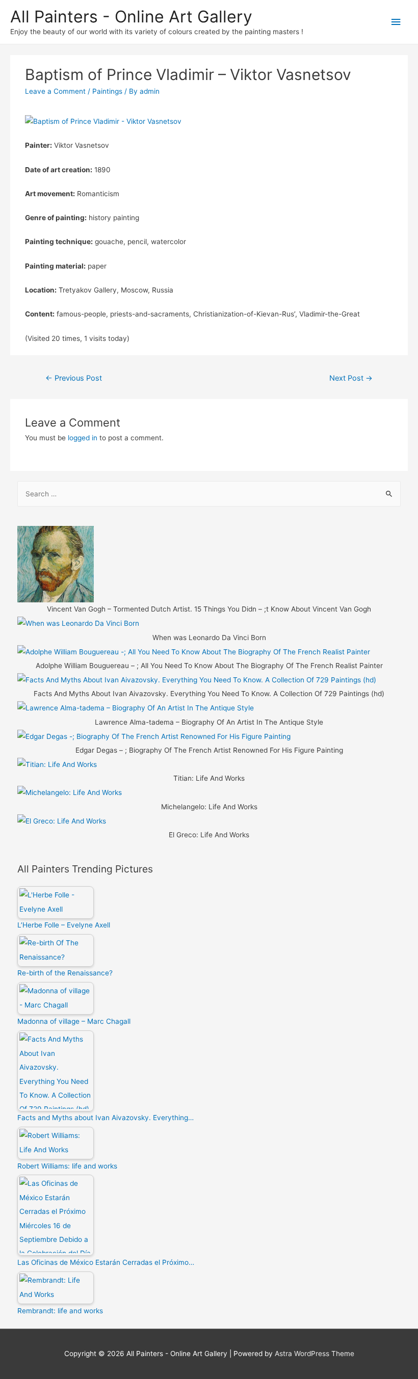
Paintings (107, 91)
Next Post (351, 378)
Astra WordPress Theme (314, 1353)
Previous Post (73, 378)
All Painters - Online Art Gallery (131, 16)
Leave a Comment (55, 91)
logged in (82, 438)
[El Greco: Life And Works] (61, 820)
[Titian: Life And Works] (57, 764)
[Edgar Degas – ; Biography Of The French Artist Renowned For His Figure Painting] (154, 736)
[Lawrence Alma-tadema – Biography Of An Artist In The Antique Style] (135, 708)
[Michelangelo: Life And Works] (69, 792)
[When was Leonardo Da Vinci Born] (78, 623)
